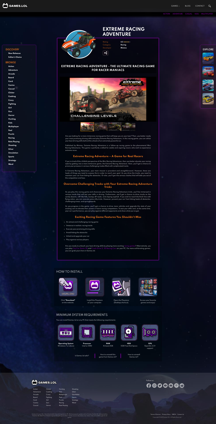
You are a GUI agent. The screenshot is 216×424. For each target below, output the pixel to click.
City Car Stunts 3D (80, 248)
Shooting (12, 145)
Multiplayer (207, 14)
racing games (129, 246)
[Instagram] (154, 386)
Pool (10, 130)
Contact (200, 6)
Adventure (178, 14)
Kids (197, 14)
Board (11, 78)
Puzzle (11, 134)
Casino (11, 85)
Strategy (12, 160)
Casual (188, 14)
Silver (10, 149)
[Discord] (170, 386)
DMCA (174, 414)
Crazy (11, 100)
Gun (10, 111)
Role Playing (14, 142)
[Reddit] (181, 386)
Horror (11, 115)
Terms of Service (156, 414)
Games (174, 6)
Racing (11, 138)
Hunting (12, 119)
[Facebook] (148, 386)
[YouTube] (165, 386)
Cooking (12, 96)
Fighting (12, 104)
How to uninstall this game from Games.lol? (108, 356)
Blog (187, 6)
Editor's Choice (15, 57)
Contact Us (180, 414)
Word (10, 164)
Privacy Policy (166, 414)
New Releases (14, 53)
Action (166, 14)
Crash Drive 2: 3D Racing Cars (104, 248)
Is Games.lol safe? (82, 356)
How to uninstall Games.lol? (134, 356)
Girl (10, 108)
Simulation (13, 153)
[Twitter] (159, 386)
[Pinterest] (176, 386)
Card (10, 81)
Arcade (11, 74)
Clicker (11, 93)
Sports (11, 157)
